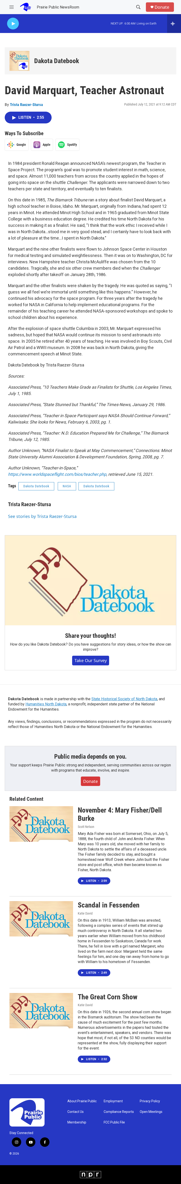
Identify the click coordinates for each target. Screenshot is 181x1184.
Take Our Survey (90, 660)
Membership (76, 1122)
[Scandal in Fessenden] (41, 918)
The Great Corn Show (107, 997)
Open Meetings (151, 1112)
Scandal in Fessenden (109, 905)
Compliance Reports (119, 1112)
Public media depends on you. (90, 756)
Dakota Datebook (56, 61)
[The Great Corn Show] (41, 1010)
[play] (13, 23)
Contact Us (75, 1112)
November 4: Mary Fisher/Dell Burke (120, 814)
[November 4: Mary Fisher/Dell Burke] (41, 824)
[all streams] (174, 23)
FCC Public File (114, 1122)
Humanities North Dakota (45, 704)
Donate (162, 7)
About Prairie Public (82, 1101)
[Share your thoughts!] (90, 580)
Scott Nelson (86, 827)
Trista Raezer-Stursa (26, 104)
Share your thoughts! (90, 635)
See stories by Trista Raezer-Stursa (42, 516)
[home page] (25, 7)
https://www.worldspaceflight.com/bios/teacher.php (57, 474)
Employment (113, 1101)
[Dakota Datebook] (19, 61)
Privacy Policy (150, 1101)
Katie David (85, 913)
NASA (67, 486)
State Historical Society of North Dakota (124, 699)
